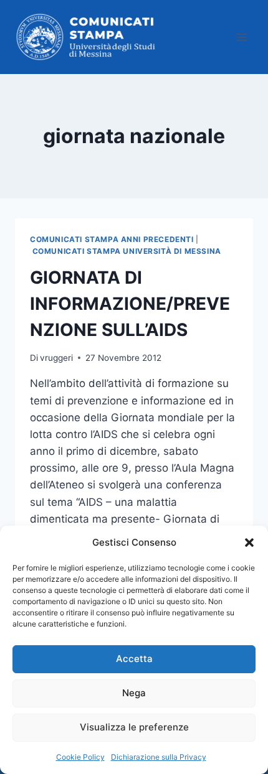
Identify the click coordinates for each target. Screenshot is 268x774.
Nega (134, 693)
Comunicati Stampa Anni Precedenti (112, 239)
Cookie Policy (80, 757)
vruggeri (56, 358)
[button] (249, 542)
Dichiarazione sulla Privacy (158, 757)
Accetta (134, 658)
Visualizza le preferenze (134, 727)
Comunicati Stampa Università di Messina (126, 251)
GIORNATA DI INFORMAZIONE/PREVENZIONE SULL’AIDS (130, 303)
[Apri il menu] (241, 37)
